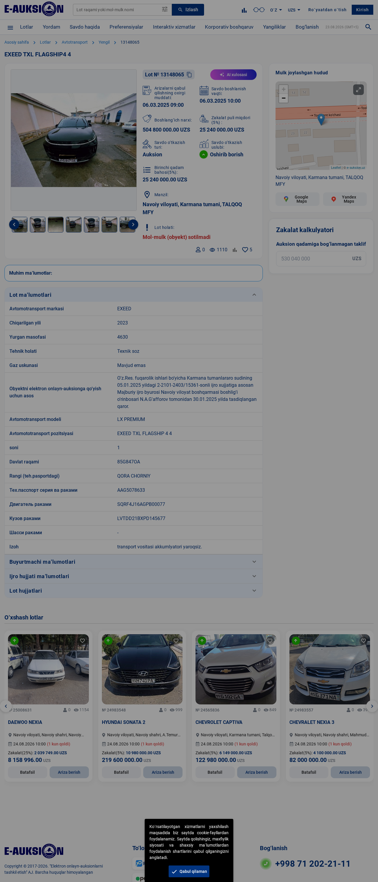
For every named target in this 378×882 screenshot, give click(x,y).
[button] (189, 871)
